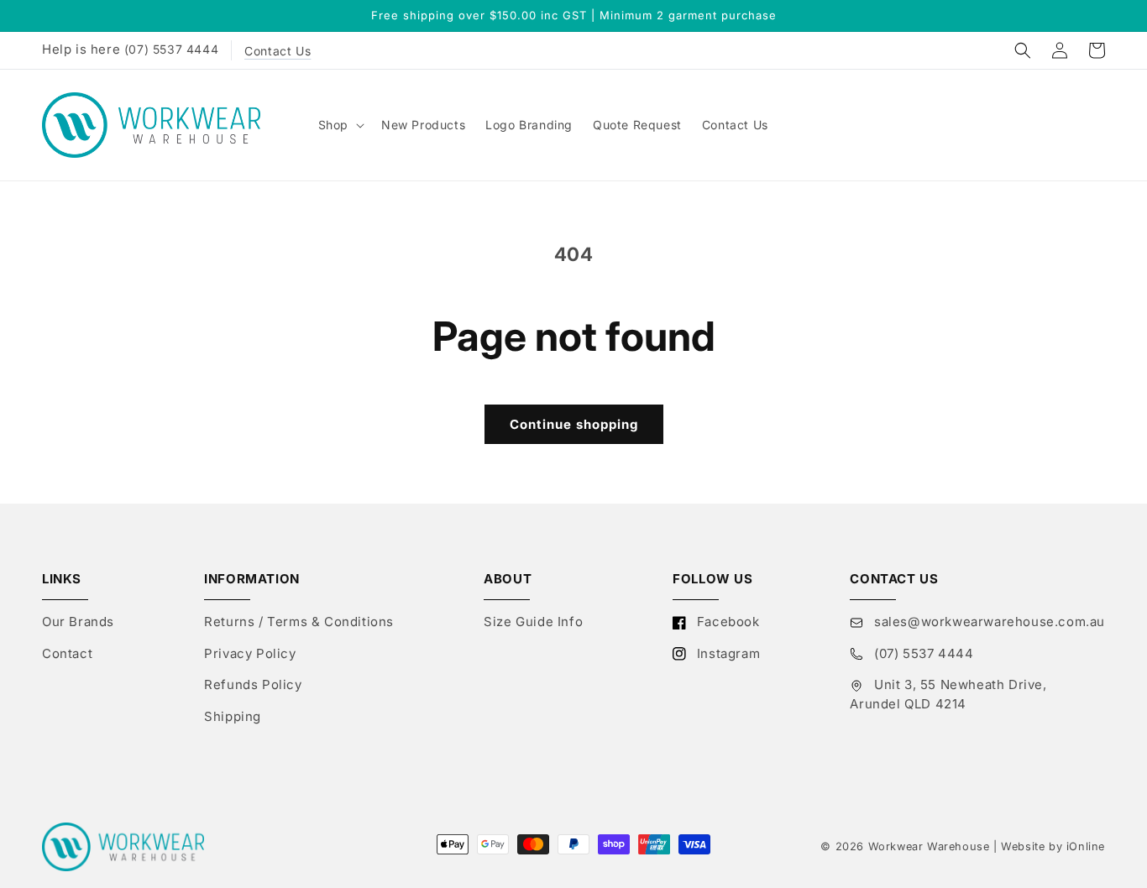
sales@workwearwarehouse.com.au (987, 621)
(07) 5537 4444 (171, 49)
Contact (67, 653)
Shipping (232, 716)
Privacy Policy (250, 653)
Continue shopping (574, 424)
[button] (1022, 50)
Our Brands (78, 621)
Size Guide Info (533, 621)
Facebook (726, 621)
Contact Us (277, 51)
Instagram (726, 653)
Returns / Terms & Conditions (299, 621)
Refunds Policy (252, 684)
